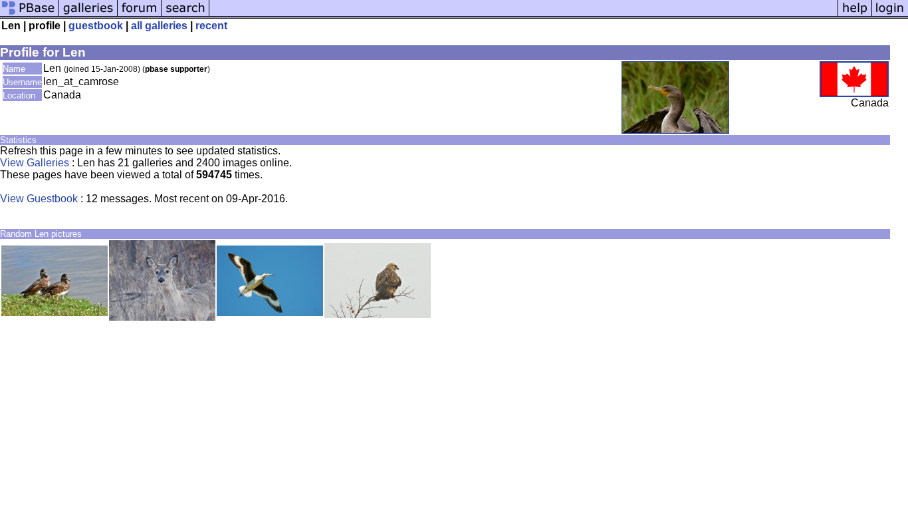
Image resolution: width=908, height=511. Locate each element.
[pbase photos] (29, 15)
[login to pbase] (890, 15)
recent (211, 25)
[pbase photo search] (185, 15)
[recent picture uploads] (88, 15)
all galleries (159, 25)
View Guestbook (39, 198)
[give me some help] (855, 15)
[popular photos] (523, 15)
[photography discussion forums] (140, 15)
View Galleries (34, 162)
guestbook (95, 25)
